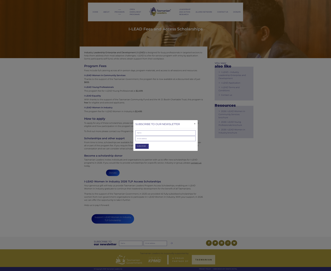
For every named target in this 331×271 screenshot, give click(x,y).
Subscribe (141, 146)
